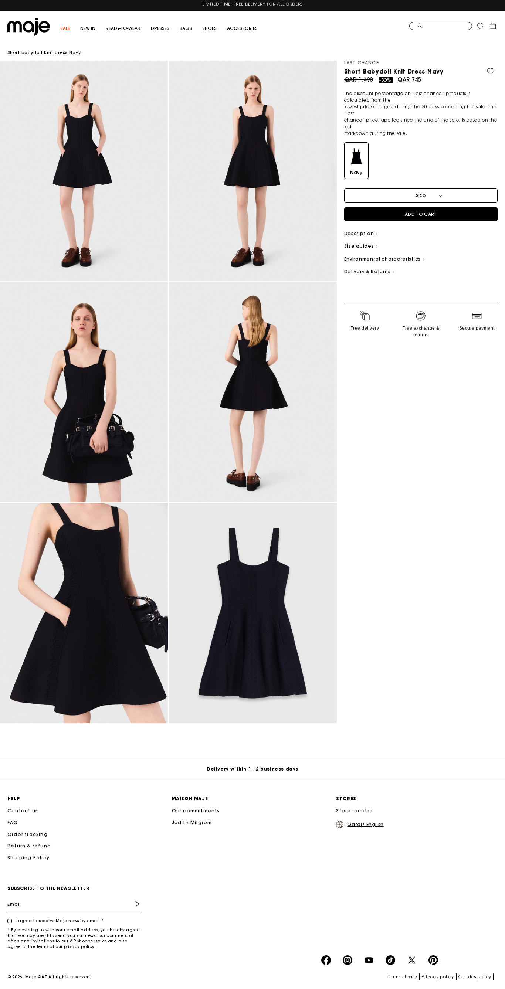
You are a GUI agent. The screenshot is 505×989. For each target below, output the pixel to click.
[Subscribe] (132, 903)
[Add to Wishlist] (491, 71)
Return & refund (29, 846)
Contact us (22, 810)
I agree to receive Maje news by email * (60, 920)
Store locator (354, 810)
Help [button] (13, 798)
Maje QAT (36, 976)
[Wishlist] (480, 25)
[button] (70, 29)
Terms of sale (402, 976)
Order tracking (27, 834)
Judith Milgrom (192, 822)
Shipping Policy (28, 857)
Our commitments (196, 810)
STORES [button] (346, 798)
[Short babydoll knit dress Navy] (28, 26)
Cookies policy (474, 976)
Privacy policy (437, 976)
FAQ (12, 822)
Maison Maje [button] (190, 798)
